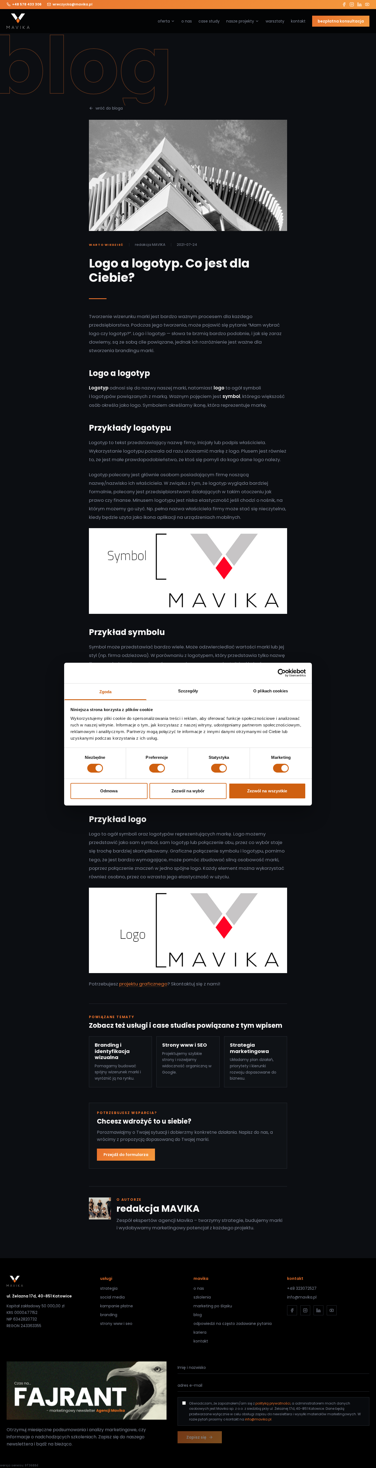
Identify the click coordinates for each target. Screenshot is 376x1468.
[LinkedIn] (359, 4)
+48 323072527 (302, 1288)
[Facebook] (344, 4)
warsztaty (275, 21)
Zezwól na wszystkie (267, 791)
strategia (109, 1288)
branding (108, 1314)
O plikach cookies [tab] (270, 690)
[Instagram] (352, 4)
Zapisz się (196, 1437)
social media (112, 1297)
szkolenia (202, 1297)
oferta (164, 21)
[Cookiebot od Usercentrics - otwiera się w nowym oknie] (282, 673)
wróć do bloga (109, 108)
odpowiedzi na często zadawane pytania (233, 1323)
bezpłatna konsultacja (341, 21)
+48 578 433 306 (27, 4)
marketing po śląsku (213, 1306)
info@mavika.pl (302, 1297)
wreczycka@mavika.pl (72, 4)
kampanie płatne (116, 1306)
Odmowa (109, 791)
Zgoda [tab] (105, 691)
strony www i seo (116, 1323)
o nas (186, 21)
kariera (200, 1332)
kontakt (298, 21)
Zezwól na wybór (188, 791)
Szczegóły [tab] (188, 690)
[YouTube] (367, 4)
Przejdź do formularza (125, 1154)
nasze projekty (240, 21)
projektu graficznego (143, 983)
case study (209, 21)
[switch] (157, 768)
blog (198, 1314)
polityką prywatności (272, 1403)
